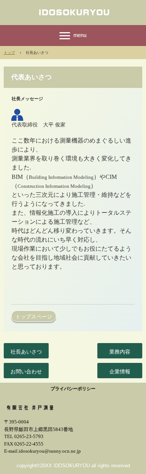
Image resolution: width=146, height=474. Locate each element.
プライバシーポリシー (73, 388)
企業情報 (119, 371)
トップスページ (33, 316)
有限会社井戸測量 (73, 11)
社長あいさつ (26, 352)
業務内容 (119, 352)
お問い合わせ (26, 371)
